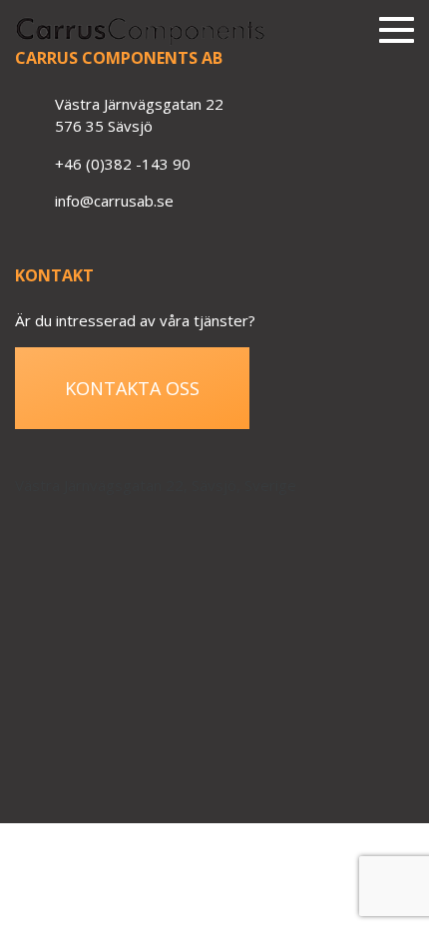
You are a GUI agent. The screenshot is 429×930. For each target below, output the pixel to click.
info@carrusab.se (114, 201)
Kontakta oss (132, 388)
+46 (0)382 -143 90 (123, 164)
